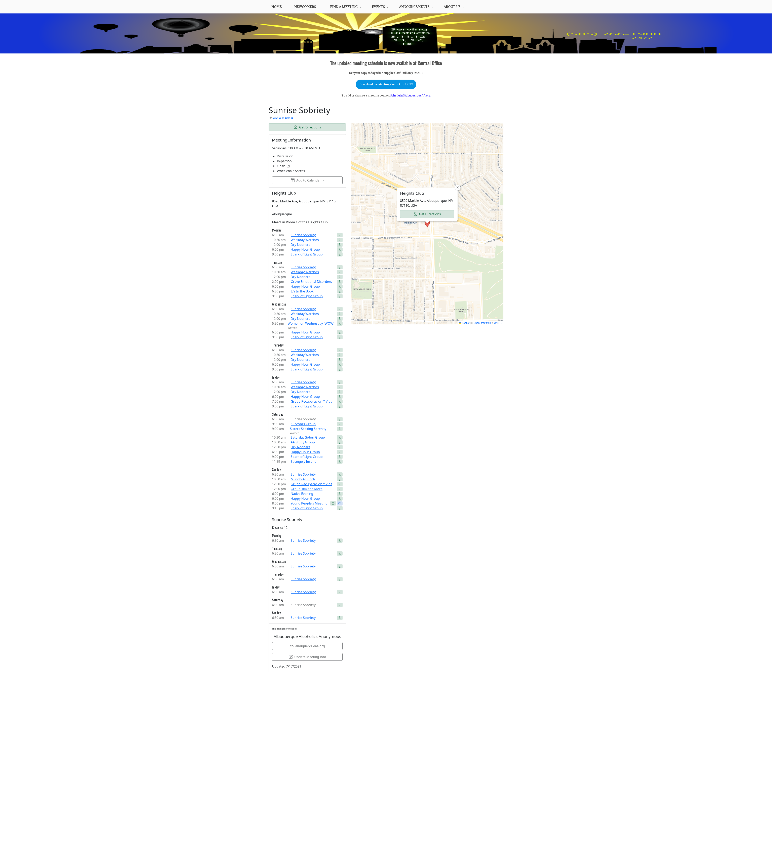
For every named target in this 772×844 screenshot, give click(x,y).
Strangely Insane (303, 461)
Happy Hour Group (305, 249)
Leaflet (465, 322)
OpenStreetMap (482, 322)
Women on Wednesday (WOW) (311, 323)
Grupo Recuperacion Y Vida (311, 401)
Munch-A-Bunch (303, 479)
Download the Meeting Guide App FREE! (386, 84)
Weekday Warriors (305, 240)
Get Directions (310, 127)
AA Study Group (303, 442)
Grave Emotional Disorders (311, 281)
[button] (427, 224)
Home (276, 7)
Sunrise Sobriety (303, 235)
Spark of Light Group (307, 254)
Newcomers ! (305, 7)
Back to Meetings (283, 117)
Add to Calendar (308, 180)
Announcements (414, 7)
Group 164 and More (306, 489)
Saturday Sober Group (308, 437)
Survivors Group (303, 424)
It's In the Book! (302, 291)
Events (378, 7)
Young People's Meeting (309, 503)
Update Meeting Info (310, 657)
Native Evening (302, 493)
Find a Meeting (344, 7)
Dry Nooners (300, 244)
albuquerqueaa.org (310, 646)
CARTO (498, 322)
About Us (452, 7)
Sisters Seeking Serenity (308, 429)
